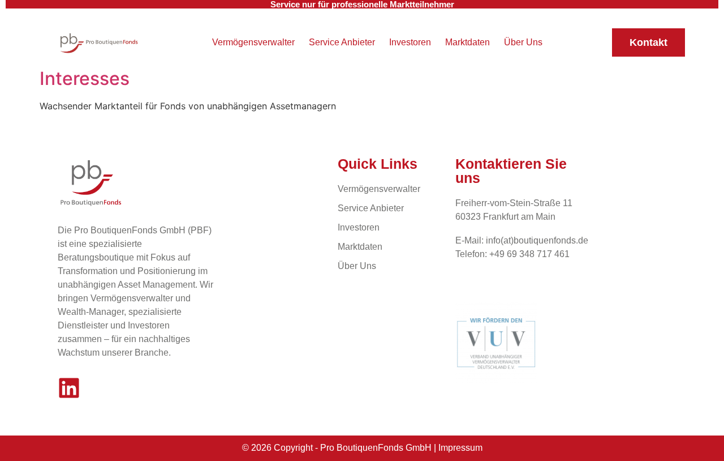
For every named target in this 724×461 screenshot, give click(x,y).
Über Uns (523, 42)
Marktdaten (467, 42)
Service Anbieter (342, 42)
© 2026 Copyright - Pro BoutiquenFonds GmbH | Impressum (362, 448)
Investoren (410, 42)
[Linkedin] (69, 388)
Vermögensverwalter (253, 42)
